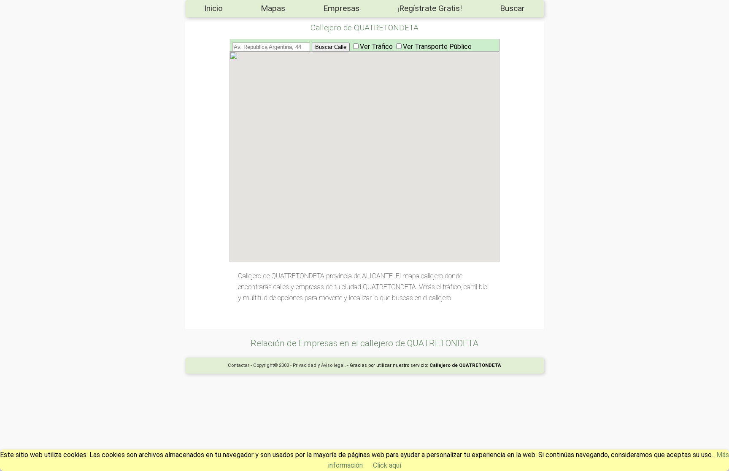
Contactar (238, 365)
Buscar (512, 8)
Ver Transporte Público (437, 47)
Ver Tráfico (376, 47)
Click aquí (387, 465)
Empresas (341, 8)
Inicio (213, 8)
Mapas (273, 8)
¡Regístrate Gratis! (429, 8)
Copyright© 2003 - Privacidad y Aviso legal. (299, 365)
